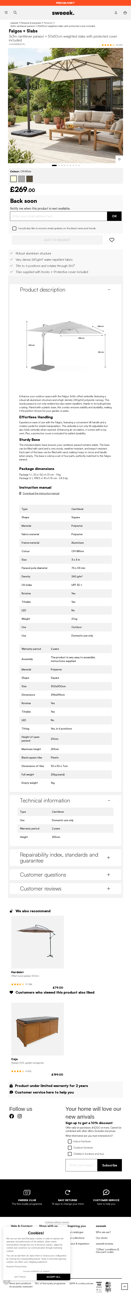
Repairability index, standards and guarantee (59, 857)
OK (114, 216)
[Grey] (21, 179)
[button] (7, 1281)
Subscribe (109, 1165)
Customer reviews (40, 888)
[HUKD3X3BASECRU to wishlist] (119, 159)
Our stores (102, 1237)
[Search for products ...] (15, 12)
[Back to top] (124, 1286)
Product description (42, 289)
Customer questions (43, 874)
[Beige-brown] (29, 179)
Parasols (48, 22)
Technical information (45, 800)
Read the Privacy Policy (16, 1267)
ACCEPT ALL (53, 1277)
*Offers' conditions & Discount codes (107, 1251)
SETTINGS (20, 1277)
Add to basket (57, 240)
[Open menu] (6, 13)
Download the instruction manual (41, 493)
